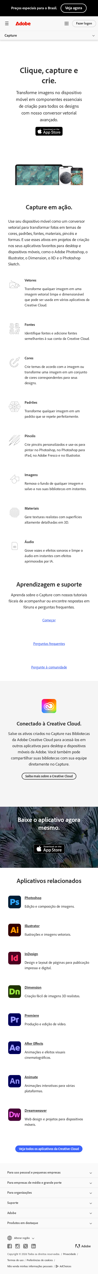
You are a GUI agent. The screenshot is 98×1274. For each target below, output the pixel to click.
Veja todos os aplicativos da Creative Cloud (49, 1149)
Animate (31, 1077)
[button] (66, 23)
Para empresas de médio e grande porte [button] (34, 1183)
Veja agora (73, 8)
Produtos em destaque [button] (22, 1223)
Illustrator (32, 926)
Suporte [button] (12, 1203)
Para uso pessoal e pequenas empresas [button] (34, 1172)
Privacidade (69, 1254)
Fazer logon (84, 23)
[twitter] (25, 1246)
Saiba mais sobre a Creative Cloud (49, 776)
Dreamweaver (36, 1110)
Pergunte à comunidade (49, 667)
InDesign (31, 954)
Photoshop (33, 898)
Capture (11, 35)
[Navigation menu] (7, 23)
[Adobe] (23, 23)
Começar (49, 620)
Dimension (33, 987)
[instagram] (17, 1246)
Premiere (32, 1015)
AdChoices (65, 1266)
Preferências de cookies (40, 1260)
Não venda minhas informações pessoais (30, 1266)
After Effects (34, 1043)
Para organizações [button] (19, 1193)
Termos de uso (15, 1260)
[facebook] (9, 1246)
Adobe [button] (11, 1213)
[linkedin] (33, 1246)
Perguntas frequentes (49, 644)
